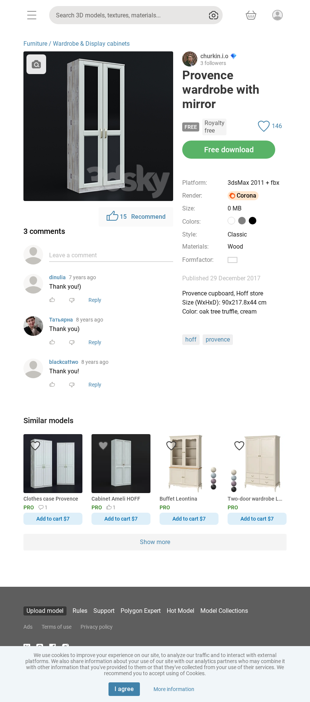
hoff (191, 339)
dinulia (57, 277)
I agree (124, 689)
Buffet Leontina (178, 499)
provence (218, 339)
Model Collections (224, 610)
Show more (155, 542)
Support (104, 610)
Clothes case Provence (50, 499)
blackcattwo (63, 362)
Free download (229, 149)
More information (173, 689)
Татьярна (61, 320)
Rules (80, 610)
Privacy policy (97, 627)
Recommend (143, 216)
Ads (28, 627)
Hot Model (180, 610)
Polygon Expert (141, 610)
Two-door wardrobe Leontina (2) (256, 499)
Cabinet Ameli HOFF (115, 499)
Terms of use (56, 627)
